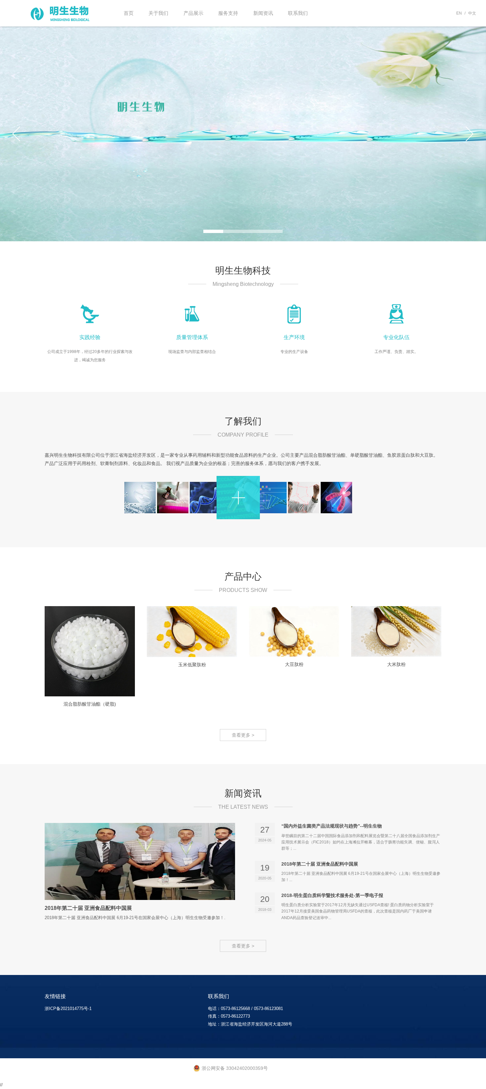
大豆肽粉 (294, 664)
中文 (472, 13)
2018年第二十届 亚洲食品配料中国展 (88, 908)
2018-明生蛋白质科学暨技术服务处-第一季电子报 (332, 895)
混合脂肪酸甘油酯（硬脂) (89, 704)
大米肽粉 (396, 664)
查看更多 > (243, 735)
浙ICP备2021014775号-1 (68, 1008)
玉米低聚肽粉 (192, 664)
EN (459, 13)
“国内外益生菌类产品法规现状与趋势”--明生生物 (331, 826)
